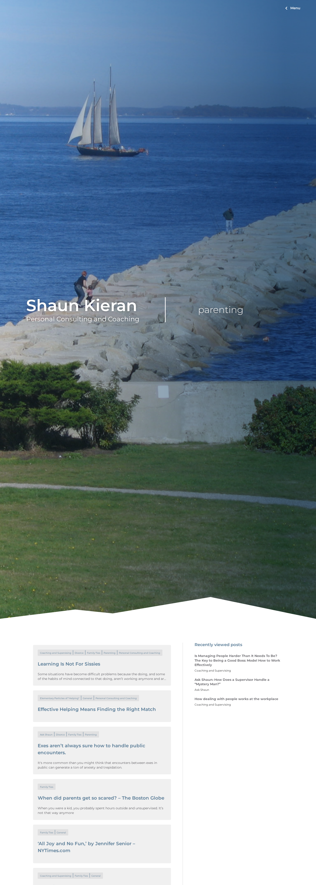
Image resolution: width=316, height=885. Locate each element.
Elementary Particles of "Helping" (59, 698)
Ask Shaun (46, 734)
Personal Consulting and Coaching (139, 652)
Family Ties (93, 652)
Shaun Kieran (81, 305)
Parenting (109, 652)
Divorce (79, 652)
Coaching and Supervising (55, 652)
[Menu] (286, 8)
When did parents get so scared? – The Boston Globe (101, 798)
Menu (295, 8)
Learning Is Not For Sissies (69, 664)
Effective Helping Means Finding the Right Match (97, 709)
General (87, 698)
